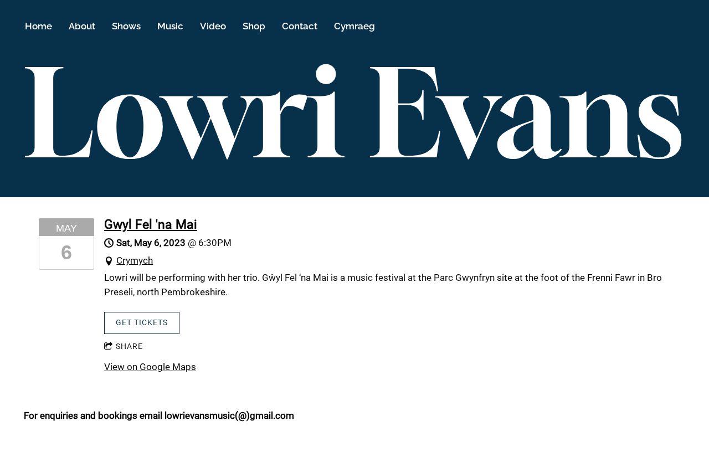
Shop (254, 26)
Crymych (134, 260)
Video (213, 26)
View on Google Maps (150, 366)
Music (170, 26)
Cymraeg (354, 26)
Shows (126, 26)
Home (38, 26)
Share (129, 346)
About (82, 26)
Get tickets (142, 322)
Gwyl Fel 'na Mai (150, 224)
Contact (299, 26)
